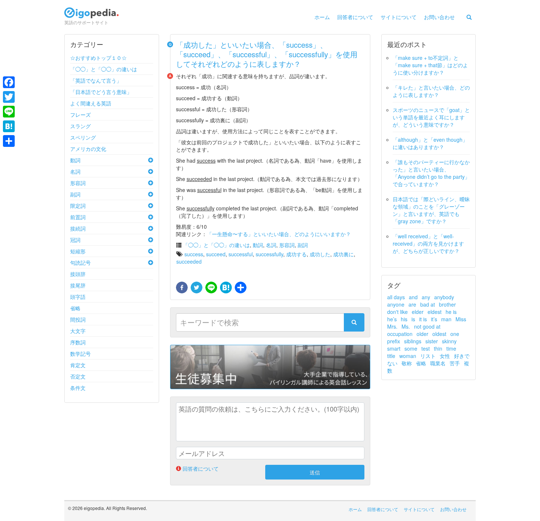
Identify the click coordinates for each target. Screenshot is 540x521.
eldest (435, 311)
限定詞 (78, 205)
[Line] (8, 111)
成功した (320, 254)
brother (447, 304)
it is (423, 319)
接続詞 (78, 228)
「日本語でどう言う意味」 (101, 91)
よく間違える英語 (90, 103)
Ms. (406, 326)
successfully (269, 254)
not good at (427, 326)
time (451, 348)
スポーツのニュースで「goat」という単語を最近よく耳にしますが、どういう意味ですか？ (431, 117)
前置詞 (78, 217)
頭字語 (78, 296)
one (454, 333)
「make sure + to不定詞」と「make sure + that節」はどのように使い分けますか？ (430, 65)
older (422, 333)
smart (393, 348)
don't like (397, 311)
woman (407, 355)
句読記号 (80, 262)
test (425, 348)
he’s (392, 319)
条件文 (78, 387)
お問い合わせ (439, 17)
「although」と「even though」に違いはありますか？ (430, 143)
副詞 (75, 194)
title (391, 355)
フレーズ (80, 114)
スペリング (83, 137)
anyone (395, 304)
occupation (400, 333)
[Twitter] (8, 97)
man (446, 319)
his (404, 319)
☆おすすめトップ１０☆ (98, 57)
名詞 (75, 171)
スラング (80, 126)
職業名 (438, 363)
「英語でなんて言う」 (96, 80)
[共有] (239, 288)
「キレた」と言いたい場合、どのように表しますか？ (431, 91)
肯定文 (78, 365)
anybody (444, 297)
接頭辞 (78, 274)
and (413, 297)
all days (396, 297)
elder (418, 311)
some (410, 348)
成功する (296, 254)
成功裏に (343, 254)
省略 (75, 308)
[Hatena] (8, 126)
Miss (461, 319)
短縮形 (78, 251)
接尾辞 (78, 285)
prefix (393, 341)
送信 (315, 472)
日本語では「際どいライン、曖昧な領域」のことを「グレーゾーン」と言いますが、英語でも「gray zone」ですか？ (431, 210)
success (193, 254)
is (413, 319)
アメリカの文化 (88, 148)
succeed (216, 254)
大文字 (78, 330)
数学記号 (80, 353)
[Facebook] (8, 82)
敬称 (407, 363)
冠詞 (75, 239)
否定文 (78, 376)
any (426, 297)
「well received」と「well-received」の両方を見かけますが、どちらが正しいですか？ (428, 243)
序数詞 (78, 342)
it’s (434, 319)
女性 (445, 355)
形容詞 (78, 183)
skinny (449, 341)
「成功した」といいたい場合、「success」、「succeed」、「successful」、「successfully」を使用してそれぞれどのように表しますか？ (266, 54)
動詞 (75, 160)
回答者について (355, 17)
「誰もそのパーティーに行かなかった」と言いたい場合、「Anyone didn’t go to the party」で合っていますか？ (431, 173)
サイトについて (399, 17)
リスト (428, 355)
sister (431, 341)
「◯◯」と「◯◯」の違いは (103, 69)
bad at (427, 304)
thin (438, 348)
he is (451, 311)
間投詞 (78, 319)
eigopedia (91, 16)
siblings (412, 341)
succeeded (189, 261)
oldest (439, 333)
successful (240, 254)
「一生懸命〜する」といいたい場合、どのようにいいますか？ (279, 234)
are (412, 304)
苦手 (455, 363)
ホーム (322, 17)
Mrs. (392, 326)
